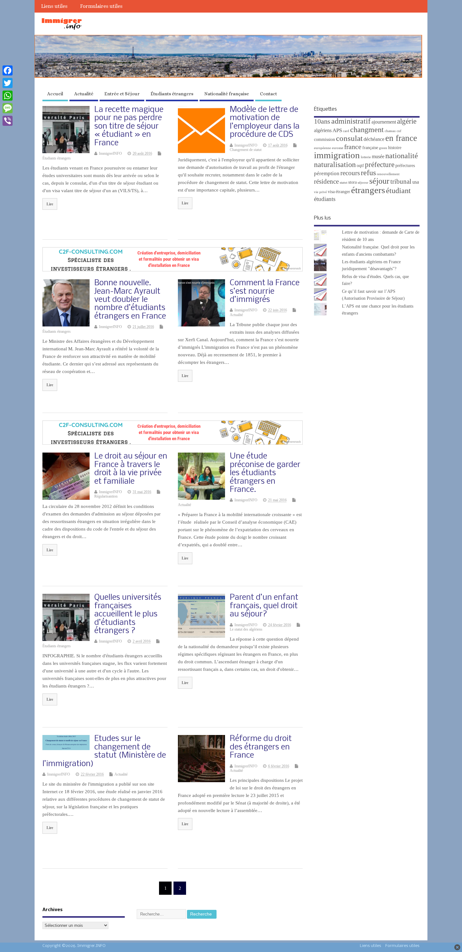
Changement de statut (245, 150)
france (352, 147)
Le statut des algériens (246, 629)
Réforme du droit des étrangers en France (261, 747)
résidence (326, 181)
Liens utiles (54, 6)
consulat (349, 138)
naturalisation (335, 164)
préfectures (405, 165)
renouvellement (388, 174)
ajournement (383, 122)
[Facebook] (7, 70)
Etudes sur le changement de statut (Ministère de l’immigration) (104, 751)
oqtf (360, 165)
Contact (268, 94)
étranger (343, 191)
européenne (322, 148)
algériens (323, 130)
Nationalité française (226, 94)
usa (415, 182)
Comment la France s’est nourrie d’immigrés (265, 291)
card (346, 131)
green (383, 148)
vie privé (320, 192)
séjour (379, 181)
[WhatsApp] (7, 95)
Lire (50, 204)
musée (378, 156)
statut (343, 182)
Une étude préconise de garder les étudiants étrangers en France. (265, 473)
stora (352, 182)
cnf (399, 131)
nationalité (401, 156)
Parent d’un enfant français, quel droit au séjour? (264, 606)
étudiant (398, 190)
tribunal (400, 181)
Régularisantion (106, 496)
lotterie (366, 157)
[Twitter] (7, 83)
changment (367, 129)
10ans (322, 121)
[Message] (7, 108)
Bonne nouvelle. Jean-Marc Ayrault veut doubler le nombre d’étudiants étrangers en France (130, 300)
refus (368, 173)
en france (401, 138)
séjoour (363, 182)
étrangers (368, 190)
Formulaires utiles (101, 6)
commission (324, 139)
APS (337, 130)
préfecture (379, 164)
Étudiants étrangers (172, 94)
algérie (406, 121)
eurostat (337, 148)
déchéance (374, 139)
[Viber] (7, 120)
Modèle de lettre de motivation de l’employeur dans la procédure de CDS (265, 122)
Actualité (83, 94)
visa (331, 191)
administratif (351, 121)
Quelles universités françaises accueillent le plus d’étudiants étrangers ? (127, 614)
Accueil (55, 94)
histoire (394, 147)
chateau (390, 131)
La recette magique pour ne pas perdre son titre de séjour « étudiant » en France (128, 127)
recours (350, 173)
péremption (326, 173)
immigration (337, 155)
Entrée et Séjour (122, 94)
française (370, 147)
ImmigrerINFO (110, 153)
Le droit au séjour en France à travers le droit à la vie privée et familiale (130, 469)
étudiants (324, 199)
